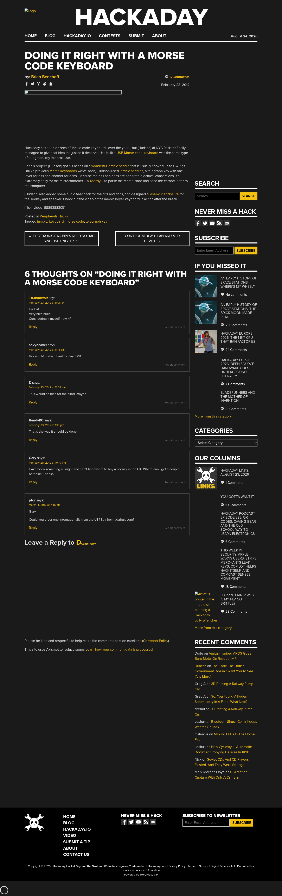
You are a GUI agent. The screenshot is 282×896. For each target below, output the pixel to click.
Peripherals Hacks (54, 216)
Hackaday (141, 17)
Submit (136, 35)
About (159, 35)
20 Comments (236, 325)
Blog (50, 35)
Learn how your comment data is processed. (119, 649)
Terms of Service (198, 866)
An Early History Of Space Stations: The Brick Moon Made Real (238, 311)
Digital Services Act (223, 866)
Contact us (227, 223)
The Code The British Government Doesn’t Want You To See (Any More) (224, 671)
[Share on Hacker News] (39, 84)
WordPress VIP (149, 874)
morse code (74, 221)
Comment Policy (155, 641)
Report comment (175, 327)
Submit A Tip (76, 842)
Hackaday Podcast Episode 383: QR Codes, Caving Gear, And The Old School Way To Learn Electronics (238, 523)
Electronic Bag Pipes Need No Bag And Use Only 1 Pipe (61, 238)
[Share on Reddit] (45, 84)
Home (31, 35)
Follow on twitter (205, 223)
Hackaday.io (77, 35)
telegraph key (96, 221)
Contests (109, 35)
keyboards (68, 171)
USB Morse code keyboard (137, 153)
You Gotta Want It (237, 497)
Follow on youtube (212, 223)
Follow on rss (219, 223)
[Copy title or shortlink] (51, 84)
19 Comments (235, 505)
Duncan (200, 666)
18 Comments (235, 587)
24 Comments (236, 350)
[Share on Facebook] (27, 84)
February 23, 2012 (175, 85)
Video (69, 835)
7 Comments (235, 384)
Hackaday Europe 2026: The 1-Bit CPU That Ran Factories (237, 337)
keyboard (56, 221)
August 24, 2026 (244, 36)
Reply (33, 327)
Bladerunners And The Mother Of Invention (237, 396)
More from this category (213, 416)
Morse (54, 171)
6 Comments (179, 77)
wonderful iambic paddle (110, 166)
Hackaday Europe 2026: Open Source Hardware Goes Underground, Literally (237, 368)
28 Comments (236, 611)
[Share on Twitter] (33, 84)
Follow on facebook (198, 223)
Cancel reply (88, 543)
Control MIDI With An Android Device (152, 238)
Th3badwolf (38, 298)
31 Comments (235, 409)
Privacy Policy (177, 866)
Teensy (95, 181)
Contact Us (76, 854)
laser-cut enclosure (164, 194)
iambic (42, 221)
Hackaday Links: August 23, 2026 (234, 472)
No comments (236, 294)
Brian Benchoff (45, 76)
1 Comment (234, 483)
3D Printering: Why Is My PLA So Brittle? (237, 599)
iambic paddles (131, 171)
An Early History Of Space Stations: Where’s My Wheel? (238, 282)
